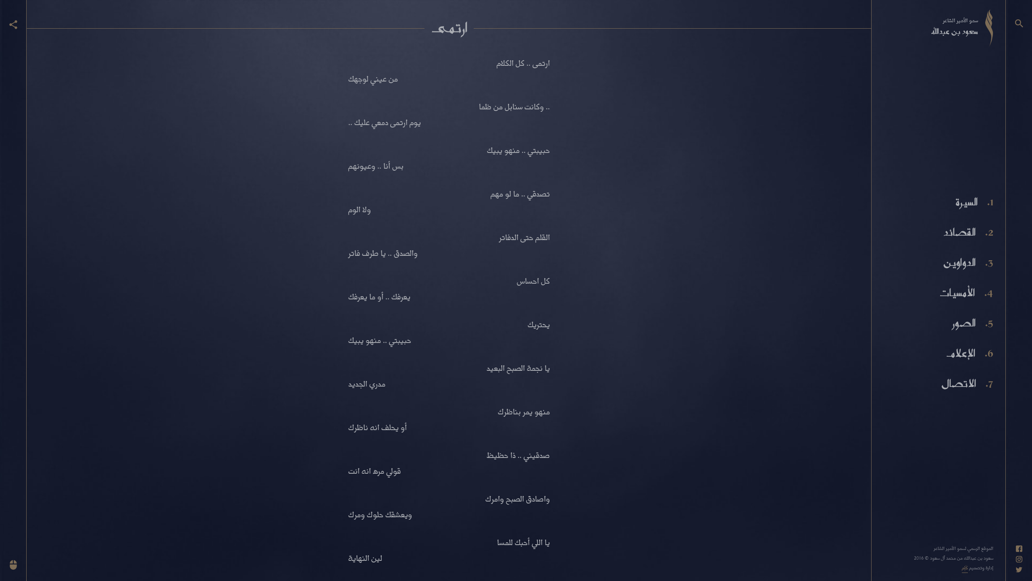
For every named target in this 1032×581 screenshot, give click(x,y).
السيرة (966, 202)
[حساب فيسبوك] (1019, 548)
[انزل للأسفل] (13, 565)
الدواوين (959, 262)
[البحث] (1019, 23)
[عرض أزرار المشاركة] (13, 24)
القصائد (959, 232)
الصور (964, 323)
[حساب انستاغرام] (1019, 559)
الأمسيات (957, 293)
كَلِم (965, 567)
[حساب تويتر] (1019, 569)
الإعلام (960, 353)
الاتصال (958, 383)
